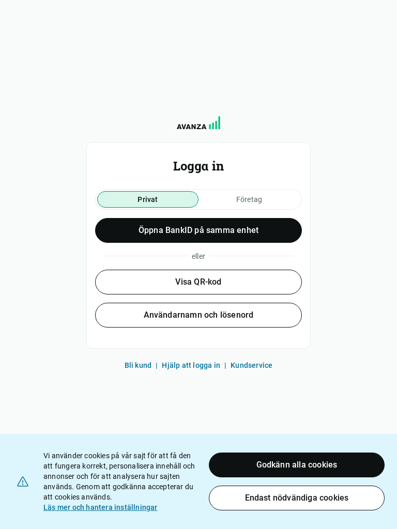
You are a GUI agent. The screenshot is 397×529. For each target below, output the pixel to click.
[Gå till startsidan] (198, 122)
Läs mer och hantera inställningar (100, 507)
